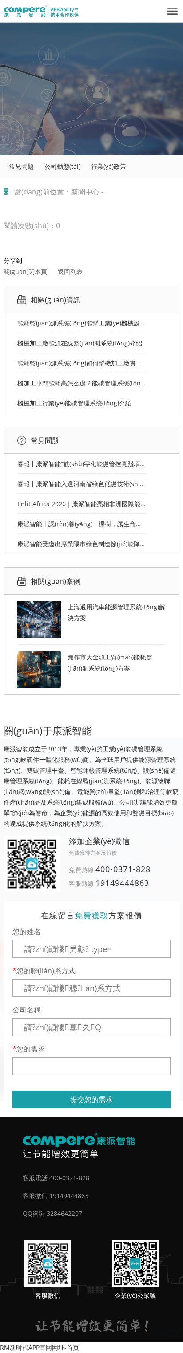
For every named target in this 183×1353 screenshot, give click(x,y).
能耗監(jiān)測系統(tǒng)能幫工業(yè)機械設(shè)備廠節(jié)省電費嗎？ (81, 323)
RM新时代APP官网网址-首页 (39, 1347)
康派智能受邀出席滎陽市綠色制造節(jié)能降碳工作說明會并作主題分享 (81, 544)
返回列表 (70, 271)
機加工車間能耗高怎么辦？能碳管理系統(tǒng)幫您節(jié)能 (81, 383)
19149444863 (122, 882)
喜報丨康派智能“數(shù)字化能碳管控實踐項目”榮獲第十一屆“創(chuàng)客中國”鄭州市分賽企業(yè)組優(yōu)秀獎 (81, 464)
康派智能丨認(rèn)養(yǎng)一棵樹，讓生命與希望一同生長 (81, 524)
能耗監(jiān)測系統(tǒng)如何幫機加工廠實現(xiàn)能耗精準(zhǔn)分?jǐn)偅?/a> (81, 363)
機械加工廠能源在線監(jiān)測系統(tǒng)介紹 (79, 343)
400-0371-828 (123, 869)
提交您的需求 (91, 1099)
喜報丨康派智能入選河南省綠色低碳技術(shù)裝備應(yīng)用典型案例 (81, 484)
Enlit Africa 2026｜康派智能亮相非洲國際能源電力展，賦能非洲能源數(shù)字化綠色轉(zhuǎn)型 (81, 504)
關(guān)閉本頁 (25, 271)
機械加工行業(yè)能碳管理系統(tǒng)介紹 (74, 403)
